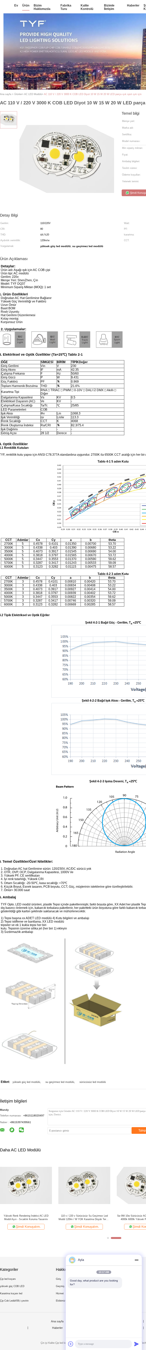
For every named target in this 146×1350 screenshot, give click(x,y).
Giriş (58, 1278)
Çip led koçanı (8, 1278)
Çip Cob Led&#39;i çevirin (14, 1300)
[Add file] (70, 1344)
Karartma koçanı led (11, 1293)
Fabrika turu (65, 7)
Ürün (25, 5)
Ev (16, 5)
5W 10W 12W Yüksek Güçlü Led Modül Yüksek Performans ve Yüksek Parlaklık (84, 1217)
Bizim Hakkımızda (42, 7)
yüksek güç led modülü (26, 1081)
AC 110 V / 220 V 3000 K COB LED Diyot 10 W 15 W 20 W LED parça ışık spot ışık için (92, 94)
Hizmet (60, 1293)
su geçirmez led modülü (59, 1081)
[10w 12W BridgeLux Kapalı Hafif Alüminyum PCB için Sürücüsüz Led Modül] (26, 1185)
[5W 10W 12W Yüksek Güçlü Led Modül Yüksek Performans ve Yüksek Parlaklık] (84, 1185)
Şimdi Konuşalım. (28, 1226)
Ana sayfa (57, 1321)
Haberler (133, 5)
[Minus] (136, 1260)
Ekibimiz (60, 1300)
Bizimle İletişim (109, 7)
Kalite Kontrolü (87, 7)
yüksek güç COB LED (12, 1286)
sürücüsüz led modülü (92, 1081)
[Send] (136, 1344)
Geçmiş (60, 1286)
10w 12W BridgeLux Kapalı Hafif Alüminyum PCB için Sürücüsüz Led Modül (26, 1217)
